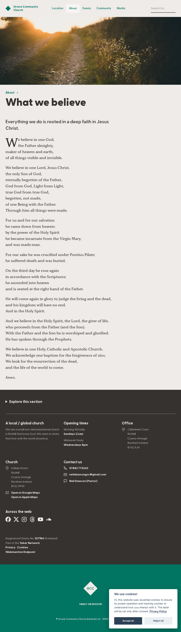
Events (87, 8)
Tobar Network (30, 543)
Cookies (22, 547)
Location (57, 8)
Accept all (128, 620)
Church (11, 462)
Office (127, 423)
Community (104, 8)
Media (121, 8)
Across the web (18, 512)
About (73, 8)
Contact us (73, 462)
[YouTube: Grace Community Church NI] (40, 520)
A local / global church (24, 423)
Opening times (76, 423)
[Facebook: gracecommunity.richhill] (8, 520)
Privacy (10, 547)
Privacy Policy (158, 611)
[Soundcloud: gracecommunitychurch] (48, 520)
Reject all (158, 620)
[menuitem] (57, 8)
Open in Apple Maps (24, 497)
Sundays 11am (73, 434)
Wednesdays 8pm (76, 444)
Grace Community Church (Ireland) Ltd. (79, 619)
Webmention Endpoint (20, 552)
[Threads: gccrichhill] (32, 520)
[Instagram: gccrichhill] (24, 520)
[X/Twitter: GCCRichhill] (16, 520)
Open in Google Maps (25, 492)
